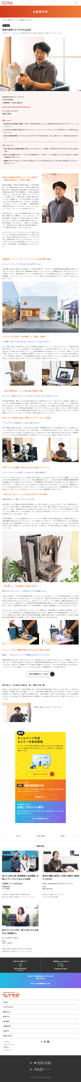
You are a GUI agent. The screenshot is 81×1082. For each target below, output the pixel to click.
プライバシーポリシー (9, 1044)
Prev (18, 836)
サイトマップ (7, 1041)
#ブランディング (16, 33)
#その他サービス (6, 33)
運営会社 (6, 1047)
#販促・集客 (24, 33)
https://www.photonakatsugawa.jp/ (16, 107)
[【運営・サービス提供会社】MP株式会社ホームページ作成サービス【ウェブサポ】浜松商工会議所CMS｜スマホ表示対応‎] (7, 3)
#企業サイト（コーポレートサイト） (53, 33)
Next (63, 836)
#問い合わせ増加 (32, 33)
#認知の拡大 (41, 33)
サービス (6, 25)
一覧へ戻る (40, 836)
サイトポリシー (7, 1050)
